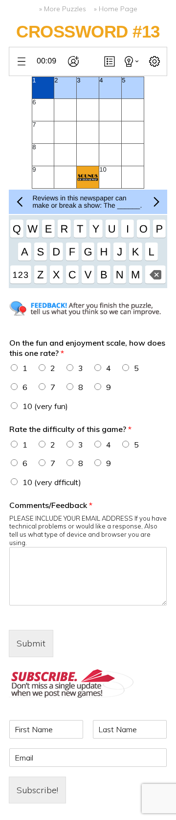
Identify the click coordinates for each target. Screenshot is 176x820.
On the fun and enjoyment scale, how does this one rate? (87, 348)
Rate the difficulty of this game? (70, 429)
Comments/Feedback (50, 505)
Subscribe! (37, 790)
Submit (31, 643)
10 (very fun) (45, 406)
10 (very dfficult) (51, 482)
